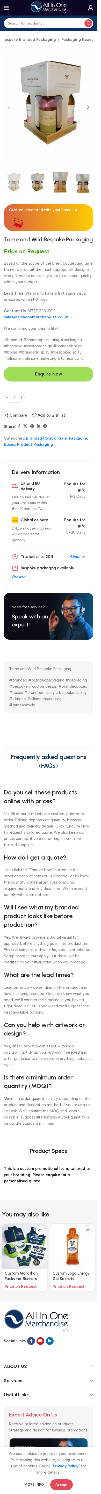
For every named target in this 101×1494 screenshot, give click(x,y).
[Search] (88, 23)
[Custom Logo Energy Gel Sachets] (72, 1246)
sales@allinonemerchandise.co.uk (36, 317)
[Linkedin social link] (38, 426)
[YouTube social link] (40, 1341)
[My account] (90, 8)
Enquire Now (48, 374)
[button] (9, 107)
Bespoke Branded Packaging (29, 39)
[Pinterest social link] (32, 426)
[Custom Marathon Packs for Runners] (24, 1246)
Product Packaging (35, 444)
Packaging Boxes (77, 39)
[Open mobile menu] (6, 8)
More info (34, 1485)
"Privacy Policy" (65, 1466)
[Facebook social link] (19, 426)
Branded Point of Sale (46, 438)
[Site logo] (49, 7)
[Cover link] (48, 616)
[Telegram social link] (45, 426)
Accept (61, 1485)
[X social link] (25, 426)
